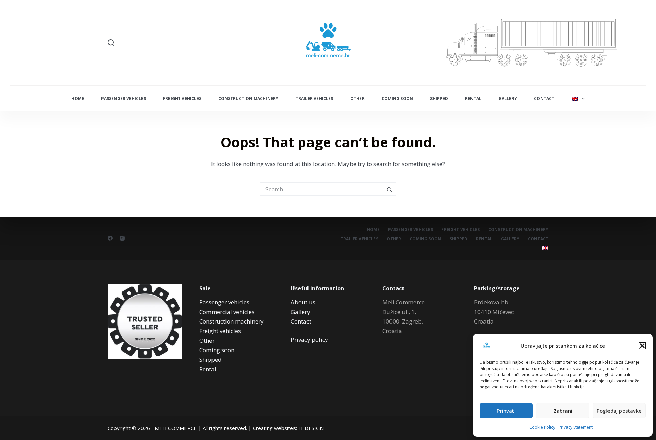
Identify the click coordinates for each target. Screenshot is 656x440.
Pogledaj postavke (619, 410)
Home (77, 98)
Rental (473, 98)
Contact (544, 98)
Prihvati (506, 410)
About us (303, 302)
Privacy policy (309, 339)
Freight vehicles (182, 98)
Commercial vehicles (227, 312)
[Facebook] (110, 238)
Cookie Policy (542, 427)
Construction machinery (248, 98)
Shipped (439, 98)
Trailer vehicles (314, 98)
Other (357, 98)
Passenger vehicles (123, 98)
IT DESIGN (311, 428)
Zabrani (563, 410)
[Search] (111, 42)
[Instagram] (122, 238)
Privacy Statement (576, 427)
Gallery (507, 98)
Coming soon (397, 98)
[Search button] (389, 189)
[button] (642, 345)
